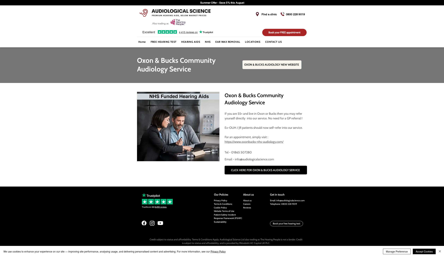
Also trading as (160, 23)
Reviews (247, 207)
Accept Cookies (424, 251)
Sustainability (220, 221)
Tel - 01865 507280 (239, 152)
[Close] (440, 251)
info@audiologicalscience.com (290, 200)
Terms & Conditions (223, 204)
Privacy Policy (220, 200)
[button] (190, 42)
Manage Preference (397, 251)
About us (247, 200)
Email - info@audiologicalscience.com (249, 159)
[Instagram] (152, 223)
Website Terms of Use (224, 211)
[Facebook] (144, 223)
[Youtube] (160, 223)
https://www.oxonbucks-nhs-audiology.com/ (254, 142)
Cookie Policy (220, 207)
